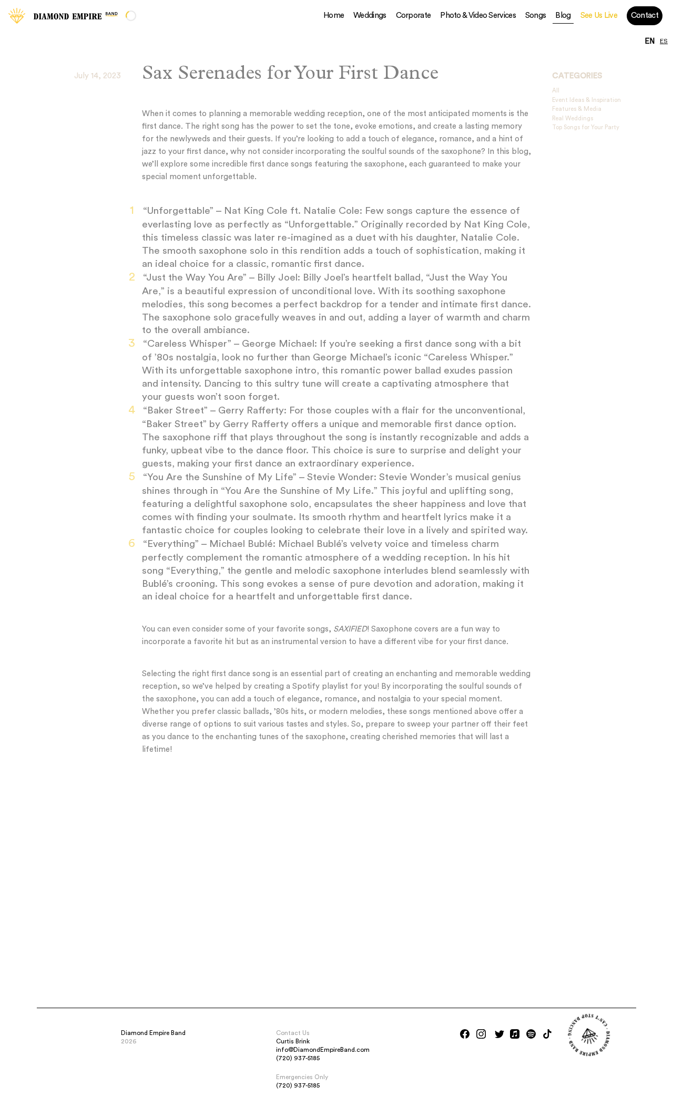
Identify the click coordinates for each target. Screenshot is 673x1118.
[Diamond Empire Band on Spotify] (531, 1034)
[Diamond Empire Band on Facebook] (465, 1034)
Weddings (369, 15)
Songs (535, 15)
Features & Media (576, 109)
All (555, 91)
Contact (644, 15)
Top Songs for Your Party (585, 127)
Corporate (413, 15)
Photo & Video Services (478, 15)
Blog (562, 15)
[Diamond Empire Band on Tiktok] (547, 1034)
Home (333, 15)
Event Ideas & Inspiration (586, 100)
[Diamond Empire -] (17, 16)
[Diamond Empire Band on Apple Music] (514, 1034)
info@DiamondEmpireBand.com (323, 1050)
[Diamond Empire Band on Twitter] (499, 1034)
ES (664, 41)
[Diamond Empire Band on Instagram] (481, 1034)
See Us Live (598, 15)
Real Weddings (572, 118)
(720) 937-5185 (298, 1058)
